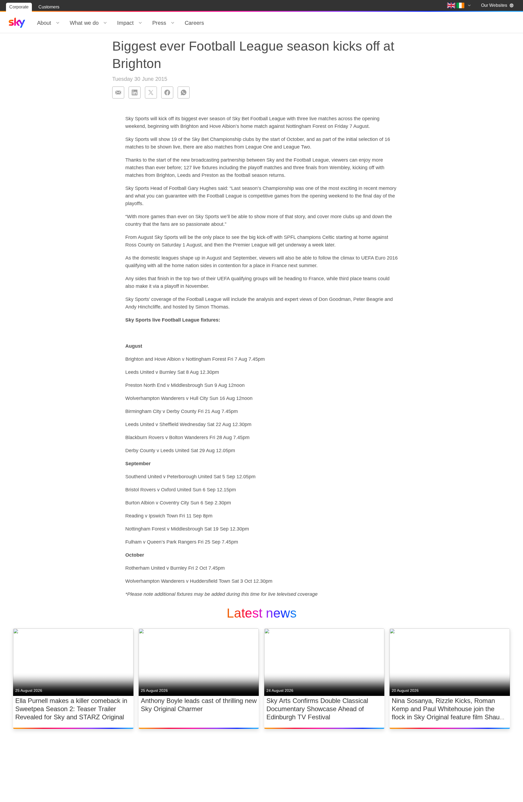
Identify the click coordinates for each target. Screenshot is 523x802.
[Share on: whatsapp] (184, 92)
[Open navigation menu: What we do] (105, 22)
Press (159, 23)
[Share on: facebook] (167, 92)
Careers (194, 23)
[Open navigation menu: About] (57, 22)
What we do (84, 23)
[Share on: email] (118, 92)
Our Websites (494, 5)
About (44, 23)
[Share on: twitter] (151, 92)
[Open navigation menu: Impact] (140, 22)
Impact (125, 23)
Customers (48, 7)
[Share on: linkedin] (135, 92)
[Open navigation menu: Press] (172, 22)
